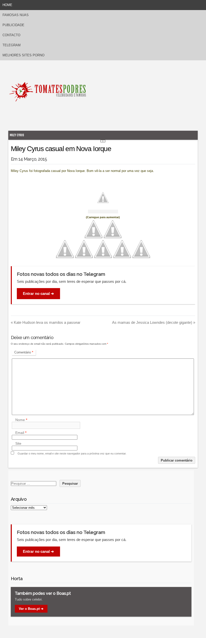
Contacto (11, 35)
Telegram (12, 45)
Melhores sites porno (23, 55)
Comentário (23, 352)
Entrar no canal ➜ (38, 293)
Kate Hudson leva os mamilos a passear (45, 322)
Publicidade (13, 25)
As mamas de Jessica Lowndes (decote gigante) (153, 322)
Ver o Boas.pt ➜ (31, 609)
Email (20, 433)
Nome (21, 420)
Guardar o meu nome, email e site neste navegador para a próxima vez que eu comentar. (72, 453)
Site (18, 444)
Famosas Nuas (16, 15)
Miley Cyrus (17, 135)
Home (7, 5)
